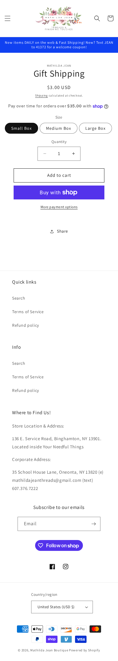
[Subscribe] (93, 524)
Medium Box (58, 128)
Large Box (95, 128)
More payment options (59, 207)
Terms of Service (28, 311)
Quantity (59, 141)
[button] (7, 18)
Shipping (41, 95)
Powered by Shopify (84, 650)
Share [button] (62, 231)
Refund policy (25, 325)
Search (18, 298)
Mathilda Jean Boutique (49, 650)
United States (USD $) (56, 606)
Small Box (21, 128)
